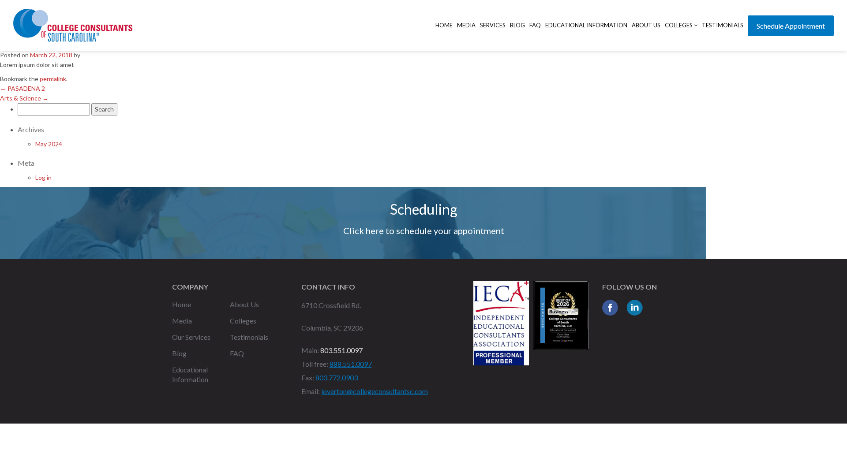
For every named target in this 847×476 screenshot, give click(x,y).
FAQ (535, 25)
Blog (517, 25)
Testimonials (722, 25)
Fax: (307, 377)
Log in (43, 177)
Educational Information (586, 25)
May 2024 (48, 144)
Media (466, 25)
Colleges (679, 25)
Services (493, 25)
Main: (310, 350)
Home (444, 25)
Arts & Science (24, 98)
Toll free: (314, 364)
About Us (646, 25)
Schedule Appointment (791, 26)
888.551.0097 (351, 364)
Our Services (191, 337)
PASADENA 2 (22, 88)
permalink (53, 78)
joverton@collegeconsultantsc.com (374, 391)
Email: (310, 391)
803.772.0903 (336, 377)
